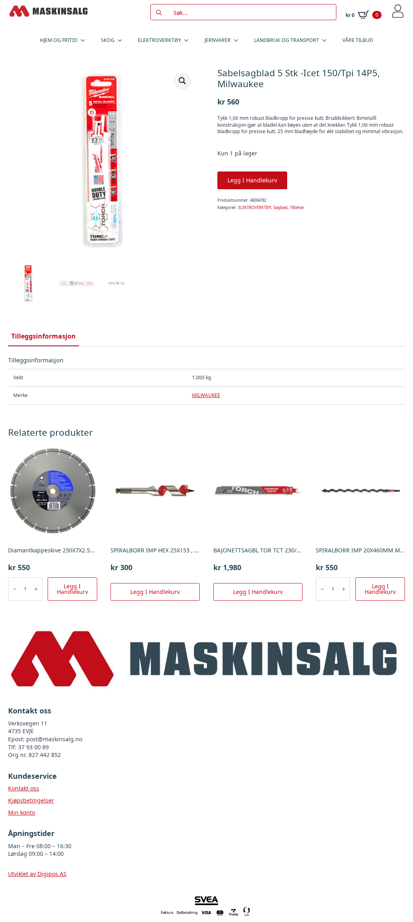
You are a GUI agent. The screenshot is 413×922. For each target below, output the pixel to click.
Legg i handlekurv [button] (72, 589)
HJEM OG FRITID (58, 40)
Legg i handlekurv (252, 180)
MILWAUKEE (206, 395)
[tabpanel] (206, 380)
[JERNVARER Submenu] (238, 40)
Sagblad (280, 207)
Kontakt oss (23, 788)
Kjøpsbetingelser (31, 800)
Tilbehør (297, 207)
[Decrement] (14, 589)
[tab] (43, 336)
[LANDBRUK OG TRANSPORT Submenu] (326, 40)
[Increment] (35, 589)
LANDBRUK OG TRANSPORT (286, 40)
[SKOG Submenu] (122, 40)
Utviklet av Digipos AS (37, 874)
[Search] (159, 12)
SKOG (108, 40)
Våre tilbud (357, 40)
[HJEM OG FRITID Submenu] (85, 40)
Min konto (21, 812)
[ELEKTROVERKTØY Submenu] (188, 40)
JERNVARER (217, 40)
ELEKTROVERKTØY (159, 40)
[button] (182, 80)
